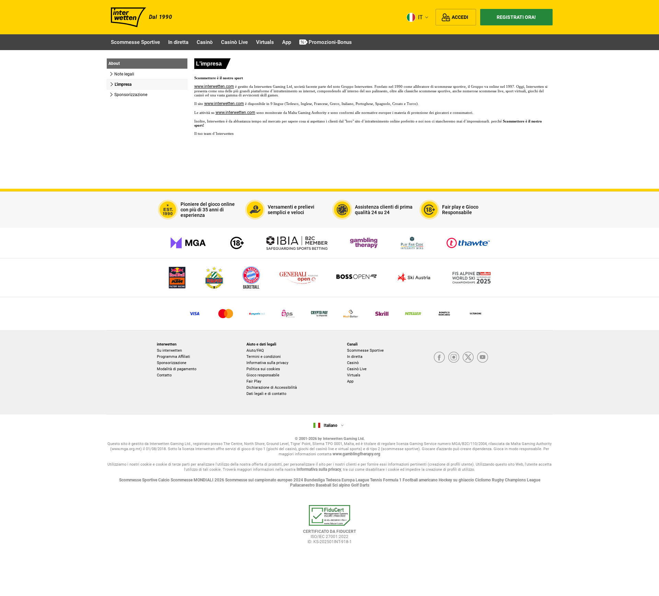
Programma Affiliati (173, 356)
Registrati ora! (516, 17)
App (350, 381)
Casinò (353, 363)
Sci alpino (341, 485)
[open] (329, 527)
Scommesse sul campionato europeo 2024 (264, 480)
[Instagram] (453, 357)
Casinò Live (357, 369)
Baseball (324, 485)
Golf (355, 485)
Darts (364, 485)
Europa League (356, 480)
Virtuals (353, 375)
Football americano (421, 480)
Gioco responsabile (262, 375)
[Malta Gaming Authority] (188, 243)
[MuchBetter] (350, 313)
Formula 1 (393, 480)
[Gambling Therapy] (363, 243)
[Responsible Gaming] (237, 243)
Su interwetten (169, 350)
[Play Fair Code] (412, 243)
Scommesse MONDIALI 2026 (198, 480)
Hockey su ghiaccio (457, 480)
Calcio (164, 480)
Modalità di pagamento (176, 369)
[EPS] (288, 313)
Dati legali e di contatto (266, 394)
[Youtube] (482, 357)
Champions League (522, 480)
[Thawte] (468, 243)
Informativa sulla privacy (267, 363)
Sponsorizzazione (171, 363)
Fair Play (253, 381)
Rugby (498, 480)
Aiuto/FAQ (255, 350)
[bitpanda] (319, 313)
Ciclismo (483, 480)
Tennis (376, 480)
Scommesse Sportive (365, 350)
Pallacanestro (303, 485)
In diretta (354, 356)
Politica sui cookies (263, 369)
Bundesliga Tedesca (323, 480)
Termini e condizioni (263, 356)
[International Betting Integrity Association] (296, 243)
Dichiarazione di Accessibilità (271, 387)
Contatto (164, 375)
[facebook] (439, 357)
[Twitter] (468, 357)
